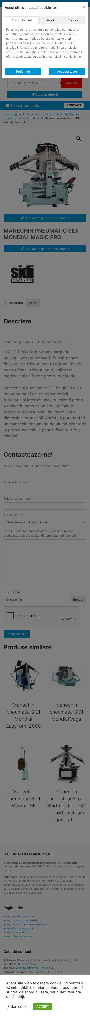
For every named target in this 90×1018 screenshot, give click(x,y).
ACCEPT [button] (42, 1006)
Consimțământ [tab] (22, 20)
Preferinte (23, 71)
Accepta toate (67, 71)
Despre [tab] (73, 20)
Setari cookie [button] (19, 1006)
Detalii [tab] (50, 20)
